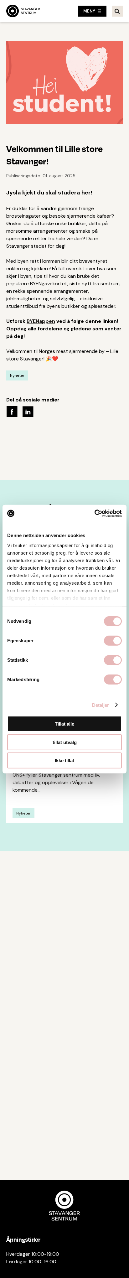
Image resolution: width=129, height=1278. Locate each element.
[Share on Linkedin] (28, 411)
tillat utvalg (65, 742)
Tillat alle (64, 724)
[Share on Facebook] (12, 411)
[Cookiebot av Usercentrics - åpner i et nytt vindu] (94, 513)
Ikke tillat (64, 760)
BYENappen (41, 321)
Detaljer (100, 704)
